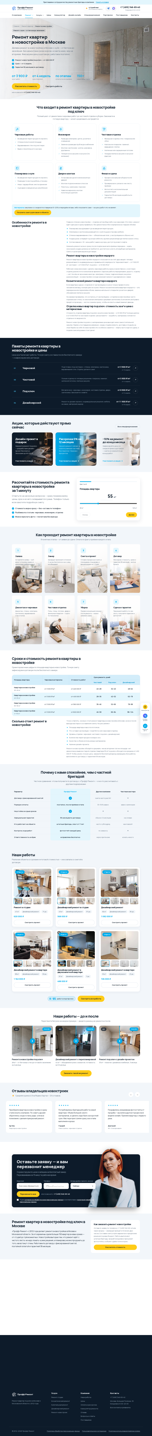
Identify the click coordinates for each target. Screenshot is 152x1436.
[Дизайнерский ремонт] (119, 883)
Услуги (39, 15)
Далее (131, 515)
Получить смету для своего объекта (33, 212)
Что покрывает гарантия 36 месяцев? (97, 1302)
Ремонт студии (57, 1397)
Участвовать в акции (25, 461)
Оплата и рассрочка (89, 1405)
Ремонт (28, 15)
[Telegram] (108, 8)
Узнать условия (102, 2)
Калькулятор (59, 15)
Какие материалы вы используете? (31, 1310)
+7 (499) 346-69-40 (130, 7)
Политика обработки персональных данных (63, 1431)
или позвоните (26, 92)
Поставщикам (122, 15)
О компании (17, 15)
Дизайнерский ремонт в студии (73, 907)
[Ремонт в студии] (32, 883)
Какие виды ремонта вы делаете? (30, 1302)
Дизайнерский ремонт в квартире (30, 970)
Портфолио (108, 15)
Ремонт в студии (22, 907)
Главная (16, 26)
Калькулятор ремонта (89, 1408)
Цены (49, 15)
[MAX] (113, 8)
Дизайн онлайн (74, 15)
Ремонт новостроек (59, 1412)
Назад (85, 515)
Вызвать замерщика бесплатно (112, 1366)
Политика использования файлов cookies (124, 1431)
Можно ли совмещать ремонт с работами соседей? (103, 1310)
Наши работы (86, 1397)
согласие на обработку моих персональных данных (43, 1200)
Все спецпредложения (127, 426)
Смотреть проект (32, 922)
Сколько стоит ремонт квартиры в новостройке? (37, 1282)
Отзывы (84, 1412)
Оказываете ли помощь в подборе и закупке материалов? (41, 1319)
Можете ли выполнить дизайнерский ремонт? (36, 1327)
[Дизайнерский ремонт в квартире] (32, 945)
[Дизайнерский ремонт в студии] (76, 883)
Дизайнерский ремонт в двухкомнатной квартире (70, 971)
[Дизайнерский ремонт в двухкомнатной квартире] (76, 945)
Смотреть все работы (91, 998)
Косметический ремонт (60, 1401)
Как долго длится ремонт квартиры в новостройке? (104, 1293)
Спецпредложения (92, 15)
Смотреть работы (54, 86)
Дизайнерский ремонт (112, 907)
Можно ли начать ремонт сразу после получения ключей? (102, 1283)
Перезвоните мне (28, 1194)
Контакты (135, 15)
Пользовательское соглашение (94, 1431)
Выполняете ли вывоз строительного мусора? (101, 1319)
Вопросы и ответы (88, 1416)
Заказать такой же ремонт (76, 1073)
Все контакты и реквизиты (120, 1407)
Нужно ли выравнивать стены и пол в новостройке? (38, 1293)
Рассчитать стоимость (26, 86)
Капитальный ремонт (59, 1405)
